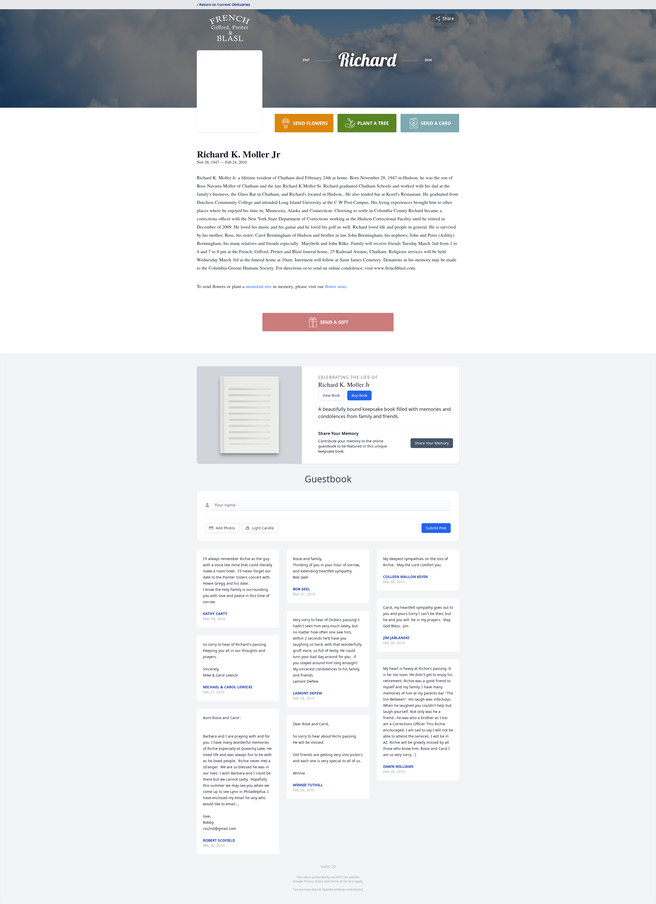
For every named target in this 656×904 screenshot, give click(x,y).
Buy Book (359, 395)
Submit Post (436, 527)
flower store (335, 286)
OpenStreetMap (333, 889)
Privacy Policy (313, 881)
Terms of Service (342, 881)
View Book (331, 395)
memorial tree (259, 286)
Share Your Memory (432, 443)
